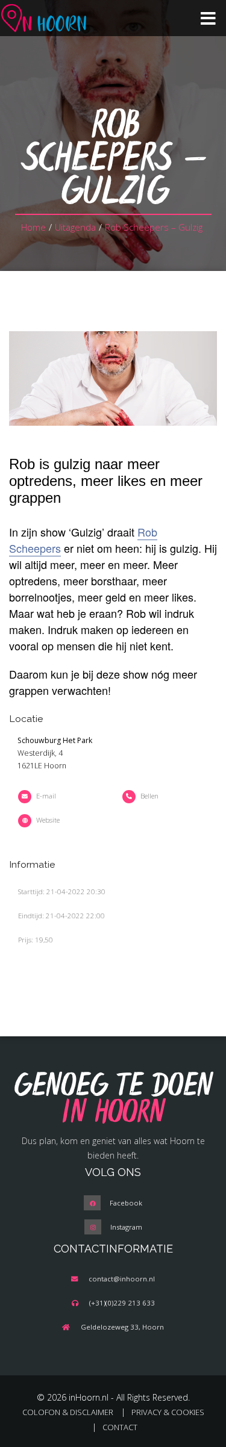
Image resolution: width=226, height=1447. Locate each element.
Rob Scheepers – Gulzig (153, 227)
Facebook (126, 1202)
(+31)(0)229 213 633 (122, 1302)
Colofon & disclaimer (67, 1412)
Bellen (149, 795)
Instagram (126, 1226)
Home (33, 227)
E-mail (46, 795)
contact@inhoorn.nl (122, 1278)
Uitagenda (75, 227)
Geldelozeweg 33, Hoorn (122, 1326)
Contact (119, 1427)
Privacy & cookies (167, 1412)
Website (48, 819)
